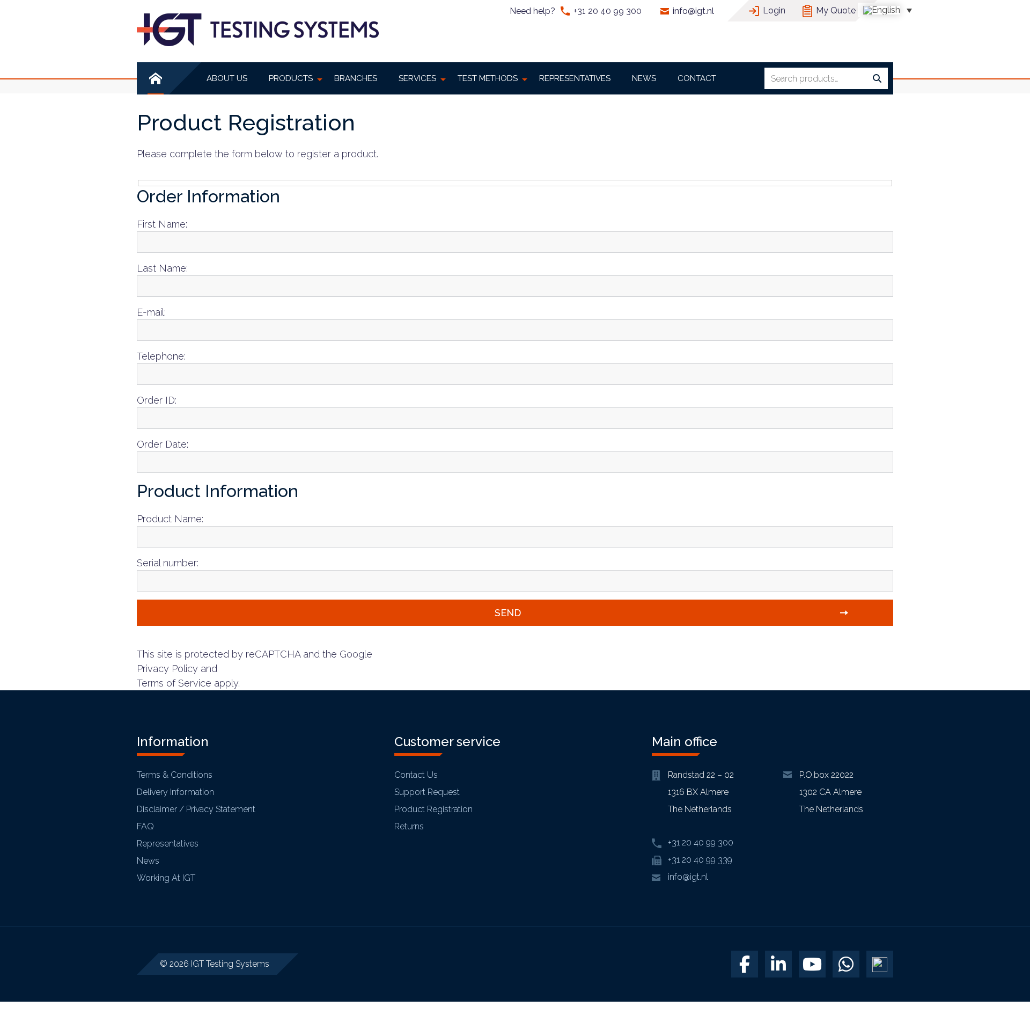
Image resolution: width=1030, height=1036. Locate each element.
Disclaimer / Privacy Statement (196, 809)
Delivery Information (175, 792)
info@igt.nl (693, 11)
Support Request (427, 792)
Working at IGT (166, 878)
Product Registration (433, 809)
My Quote (836, 10)
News (148, 861)
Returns (409, 826)
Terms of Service (174, 683)
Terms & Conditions (174, 775)
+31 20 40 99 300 (607, 11)
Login (774, 10)
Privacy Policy (167, 668)
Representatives (167, 843)
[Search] (877, 79)
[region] (139, 958)
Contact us (416, 775)
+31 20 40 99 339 (700, 860)
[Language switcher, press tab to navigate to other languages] (887, 10)
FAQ (145, 826)
